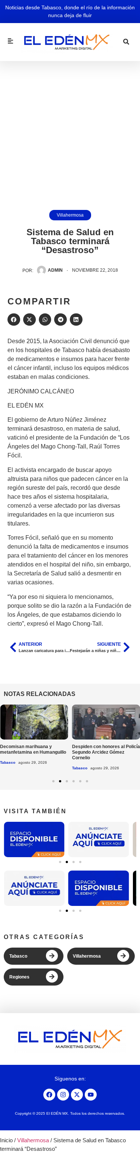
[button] (13, 319)
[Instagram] (63, 1095)
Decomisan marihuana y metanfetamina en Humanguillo (33, 749)
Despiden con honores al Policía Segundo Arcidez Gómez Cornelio (106, 752)
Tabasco (7, 762)
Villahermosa (70, 215)
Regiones (19, 977)
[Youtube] (91, 1095)
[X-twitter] (77, 1095)
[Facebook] (49, 1095)
